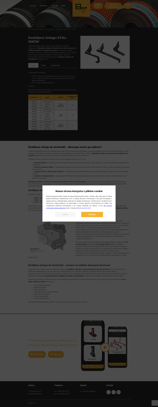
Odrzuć (65, 214)
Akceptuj (92, 214)
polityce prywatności (83, 208)
